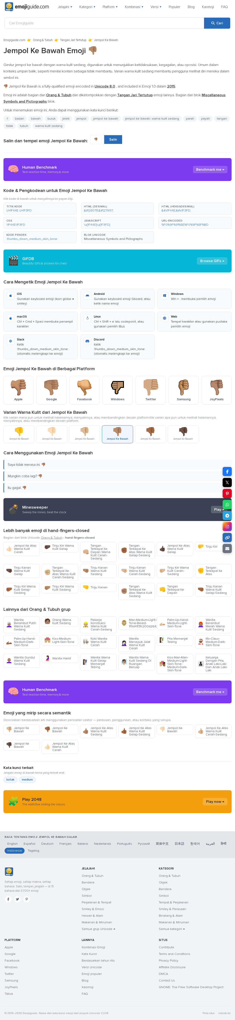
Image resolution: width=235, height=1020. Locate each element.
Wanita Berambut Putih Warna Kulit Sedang (21, 624)
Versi (156, 7)
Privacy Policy (168, 960)
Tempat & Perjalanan (173, 902)
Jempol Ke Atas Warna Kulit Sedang (98, 731)
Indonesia (14, 851)
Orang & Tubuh (43, 40)
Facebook (12, 960)
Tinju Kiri (207, 546)
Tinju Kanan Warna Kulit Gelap (18, 571)
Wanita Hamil (57, 658)
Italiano (83, 844)
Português (124, 844)
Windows (11, 967)
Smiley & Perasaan (172, 909)
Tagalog (33, 851)
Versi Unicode (92, 967)
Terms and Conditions (174, 954)
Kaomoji (208, 7)
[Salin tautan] (227, 537)
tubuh (24, 126)
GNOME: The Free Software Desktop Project (191, 987)
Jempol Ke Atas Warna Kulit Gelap (174, 549)
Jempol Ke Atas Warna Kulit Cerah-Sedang (213, 731)
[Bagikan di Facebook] (227, 471)
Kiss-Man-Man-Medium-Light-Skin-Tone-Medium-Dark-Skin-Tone (173, 663)
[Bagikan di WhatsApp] (227, 504)
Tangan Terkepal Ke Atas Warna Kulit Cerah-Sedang (60, 572)
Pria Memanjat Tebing (173, 640)
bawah (36, 119)
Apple (9, 947)
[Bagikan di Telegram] (227, 515)
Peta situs (209, 1013)
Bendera (88, 882)
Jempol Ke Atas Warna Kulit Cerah (21, 549)
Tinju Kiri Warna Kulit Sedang (59, 588)
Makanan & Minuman (97, 922)
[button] (39, 209)
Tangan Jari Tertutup (73, 40)
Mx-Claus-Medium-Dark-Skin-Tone (212, 642)
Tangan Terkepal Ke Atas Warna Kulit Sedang (136, 591)
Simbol (87, 896)
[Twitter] (17, 899)
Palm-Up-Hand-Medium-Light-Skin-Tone (174, 623)
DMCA (163, 974)
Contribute (166, 947)
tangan (222, 119)
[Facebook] (8, 899)
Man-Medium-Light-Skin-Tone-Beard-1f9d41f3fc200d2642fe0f (138, 623)
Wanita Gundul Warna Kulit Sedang (20, 660)
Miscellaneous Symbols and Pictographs (113, 239)
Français (65, 844)
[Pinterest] (26, 899)
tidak (9, 126)
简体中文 (162, 844)
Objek (86, 889)
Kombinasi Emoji (93, 947)
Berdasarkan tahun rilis (98, 960)
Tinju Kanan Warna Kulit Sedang (95, 571)
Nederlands (102, 844)
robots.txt (224, 1013)
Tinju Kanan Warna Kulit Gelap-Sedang (212, 589)
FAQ (224, 7)
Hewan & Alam (92, 916)
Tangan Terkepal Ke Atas (210, 571)
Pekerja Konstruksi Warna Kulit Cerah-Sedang (97, 624)
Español (29, 844)
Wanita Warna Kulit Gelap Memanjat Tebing (96, 662)
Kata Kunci (89, 954)
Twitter (9, 974)
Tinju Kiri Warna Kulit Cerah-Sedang (174, 571)
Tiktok (9, 994)
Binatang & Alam (171, 916)
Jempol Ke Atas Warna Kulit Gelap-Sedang (136, 731)
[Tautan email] (227, 548)
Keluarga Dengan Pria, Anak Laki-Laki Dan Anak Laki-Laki (212, 663)
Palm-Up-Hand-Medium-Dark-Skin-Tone (20, 642)
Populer (174, 7)
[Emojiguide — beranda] (9, 871)
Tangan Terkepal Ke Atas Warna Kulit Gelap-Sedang (136, 550)
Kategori (87, 7)
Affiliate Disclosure (172, 967)
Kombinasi (134, 7)
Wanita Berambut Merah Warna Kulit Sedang (211, 624)
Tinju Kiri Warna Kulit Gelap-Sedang (21, 589)
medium (27, 779)
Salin (113, 139)
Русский (144, 844)
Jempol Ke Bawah (17, 729)
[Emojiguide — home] (27, 6)
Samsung (11, 980)
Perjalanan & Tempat (96, 902)
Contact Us (167, 980)
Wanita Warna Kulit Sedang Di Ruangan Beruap (136, 662)
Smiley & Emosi (93, 909)
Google (10, 954)
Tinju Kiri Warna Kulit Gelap (59, 547)
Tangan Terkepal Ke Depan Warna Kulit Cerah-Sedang (96, 552)
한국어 (195, 844)
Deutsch (47, 844)
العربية (210, 844)
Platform (110, 7)
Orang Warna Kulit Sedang (57, 621)
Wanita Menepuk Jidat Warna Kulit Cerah (135, 643)
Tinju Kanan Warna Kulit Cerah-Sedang (135, 571)
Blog (191, 7)
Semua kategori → (172, 929)
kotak (10, 779)
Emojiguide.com (14, 40)
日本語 (179, 844)
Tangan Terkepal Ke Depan (171, 589)
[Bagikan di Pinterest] (227, 493)
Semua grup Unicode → (98, 929)
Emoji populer (92, 974)
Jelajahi (65, 7)
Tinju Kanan (95, 587)
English (12, 844)
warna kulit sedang (48, 126)
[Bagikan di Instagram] (227, 526)
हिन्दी (223, 844)
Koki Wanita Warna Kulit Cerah (95, 642)
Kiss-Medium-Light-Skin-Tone (59, 640)
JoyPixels (11, 987)
